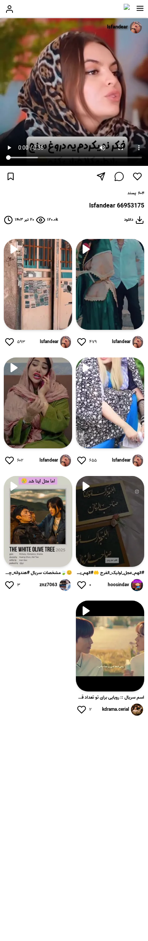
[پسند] (137, 176)
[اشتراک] (100, 176)
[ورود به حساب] (9, 9)
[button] (140, 8)
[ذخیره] (10, 176)
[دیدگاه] (119, 176)
